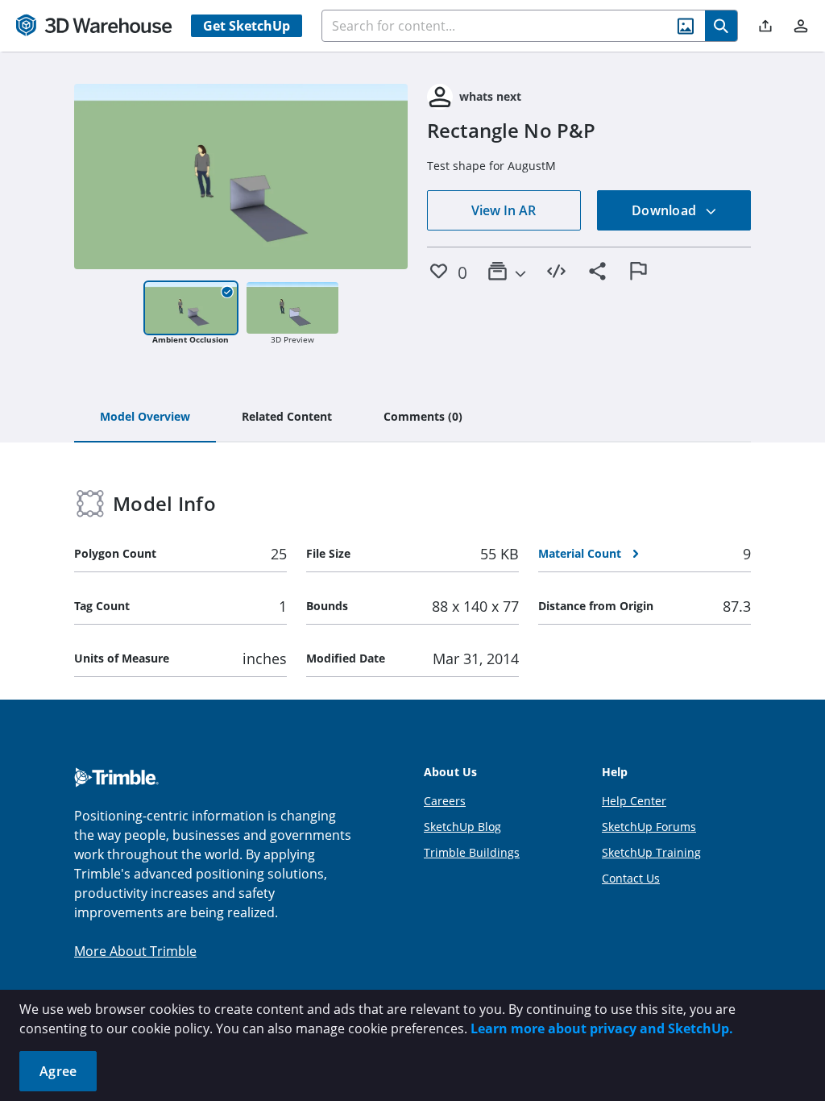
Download (665, 210)
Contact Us (631, 878)
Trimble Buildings (472, 852)
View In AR (503, 210)
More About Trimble (135, 951)
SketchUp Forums (649, 826)
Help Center (634, 800)
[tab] (145, 417)
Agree (58, 1071)
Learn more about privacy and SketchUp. (602, 1028)
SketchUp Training (651, 852)
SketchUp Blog (462, 826)
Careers (445, 800)
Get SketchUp (246, 26)
